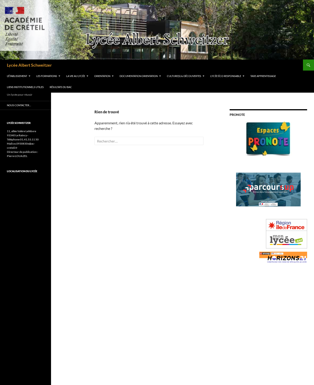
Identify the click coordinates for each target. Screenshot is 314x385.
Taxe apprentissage (263, 75)
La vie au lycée (75, 75)
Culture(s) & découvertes (184, 75)
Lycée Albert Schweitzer (29, 65)
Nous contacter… (19, 105)
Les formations (46, 75)
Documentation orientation (139, 75)
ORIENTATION (102, 75)
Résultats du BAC (61, 87)
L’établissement (17, 75)
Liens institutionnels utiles (25, 87)
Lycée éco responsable (225, 75)
